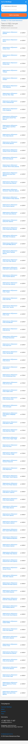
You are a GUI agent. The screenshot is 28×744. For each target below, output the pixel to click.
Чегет (2, 713)
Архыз (3, 709)
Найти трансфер (14, 15)
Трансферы (3, 20)
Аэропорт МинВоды (6, 707)
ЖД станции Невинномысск (15, 20)
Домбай (3, 711)
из (7, 20)
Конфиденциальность (7, 734)
